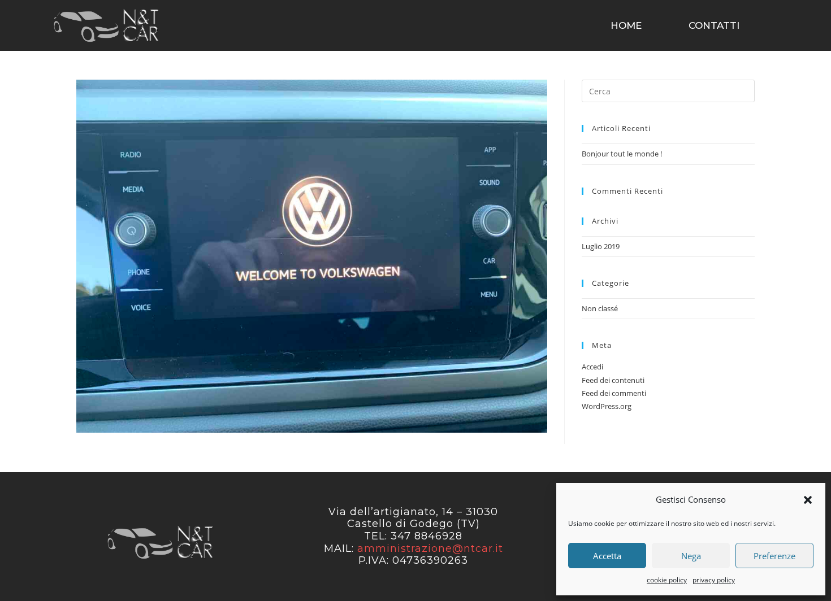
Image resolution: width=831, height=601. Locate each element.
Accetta (607, 555)
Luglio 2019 (601, 246)
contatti (714, 25)
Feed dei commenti (614, 393)
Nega (691, 555)
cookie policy (667, 580)
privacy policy (713, 580)
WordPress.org (606, 406)
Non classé (600, 308)
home (626, 25)
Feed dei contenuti (613, 380)
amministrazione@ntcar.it (430, 548)
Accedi (592, 367)
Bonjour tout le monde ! (622, 154)
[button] (807, 500)
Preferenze (774, 555)
